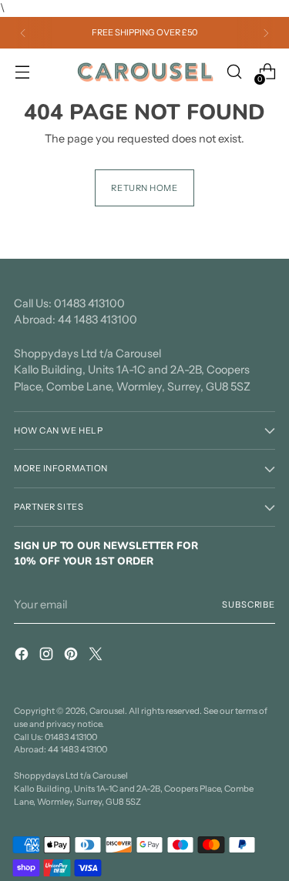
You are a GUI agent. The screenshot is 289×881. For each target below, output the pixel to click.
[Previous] (23, 33)
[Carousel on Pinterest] (72, 656)
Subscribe (248, 604)
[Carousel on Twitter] (97, 656)
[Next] (266, 33)
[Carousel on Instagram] (48, 656)
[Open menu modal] (22, 72)
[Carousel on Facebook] (23, 656)
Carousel (107, 710)
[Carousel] (145, 72)
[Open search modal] (234, 72)
